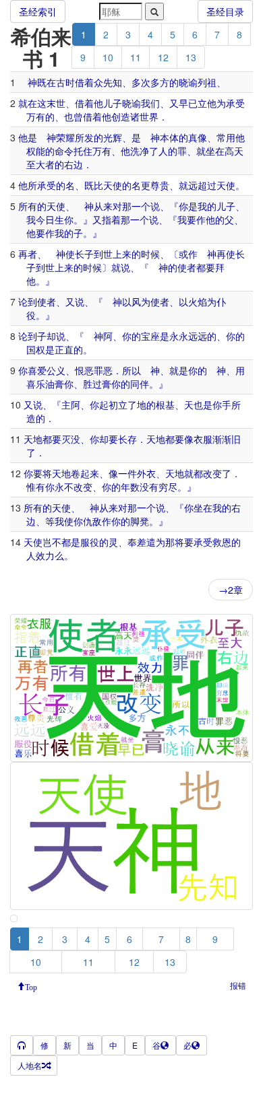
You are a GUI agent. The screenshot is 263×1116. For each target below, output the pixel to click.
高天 (234, 151)
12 (163, 57)
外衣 (146, 473)
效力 (45, 555)
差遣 (146, 542)
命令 (64, 151)
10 (108, 57)
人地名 (30, 1065)
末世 (56, 103)
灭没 (70, 439)
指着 (111, 219)
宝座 (150, 336)
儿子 (112, 103)
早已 (188, 103)
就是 (178, 370)
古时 (65, 82)
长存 (127, 439)
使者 (186, 267)
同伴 (139, 383)
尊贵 (159, 185)
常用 (225, 137)
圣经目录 (225, 11)
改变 (212, 473)
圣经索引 (38, 11)
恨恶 (84, 370)
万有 (35, 116)
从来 (103, 206)
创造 (120, 116)
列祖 (207, 82)
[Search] (154, 11)
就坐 (205, 151)
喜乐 (35, 383)
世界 (149, 116)
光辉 (112, 137)
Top (31, 986)
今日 (45, 219)
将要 (184, 542)
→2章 (230, 589)
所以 (131, 370)
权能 (35, 151)
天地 (33, 439)
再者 (27, 253)
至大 (35, 164)
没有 (149, 486)
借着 (84, 82)
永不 (64, 486)
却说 (56, 336)
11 (135, 57)
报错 (238, 985)
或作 (188, 253)
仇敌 (92, 521)
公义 (56, 370)
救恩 (221, 542)
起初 (108, 404)
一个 (141, 206)
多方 (159, 82)
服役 (89, 542)
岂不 (51, 542)
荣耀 (65, 137)
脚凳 (139, 521)
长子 (84, 253)
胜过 (92, 383)
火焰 (197, 301)
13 (190, 57)
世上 (112, 253)
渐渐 (221, 439)
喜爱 (37, 370)
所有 (27, 206)
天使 (112, 185)
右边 (73, 164)
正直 (64, 349)
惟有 (35, 486)
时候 (150, 253)
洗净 (139, 151)
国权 (35, 349)
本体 (169, 137)
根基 (165, 404)
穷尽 (167, 486)
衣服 (203, 439)
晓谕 (188, 82)
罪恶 (103, 370)
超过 (207, 185)
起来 (89, 473)
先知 (112, 82)
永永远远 (188, 336)
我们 (150, 103)
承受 (235, 103)
